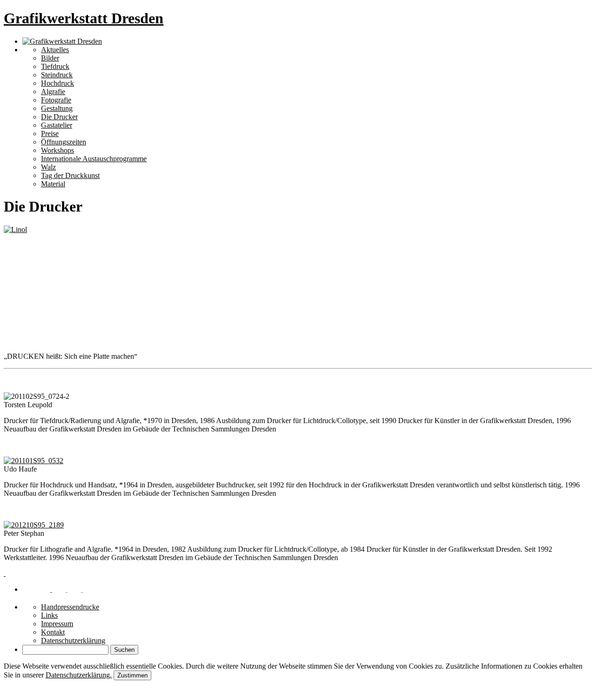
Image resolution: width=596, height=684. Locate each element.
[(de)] (46, 589)
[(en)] (62, 589)
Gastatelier (56, 125)
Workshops (57, 150)
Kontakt (53, 632)
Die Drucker (59, 117)
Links (49, 615)
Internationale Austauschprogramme (94, 159)
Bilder (50, 58)
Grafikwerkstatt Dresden (83, 18)
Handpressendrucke (70, 607)
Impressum (57, 624)
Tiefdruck (55, 66)
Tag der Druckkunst (70, 175)
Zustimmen (132, 675)
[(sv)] (77, 589)
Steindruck (57, 75)
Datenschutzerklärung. (79, 675)
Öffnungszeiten (63, 142)
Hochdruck (57, 83)
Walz (48, 167)
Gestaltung (57, 108)
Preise (50, 133)
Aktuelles (55, 50)
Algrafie (53, 92)
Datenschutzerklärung (73, 640)
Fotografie (56, 100)
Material (53, 184)
